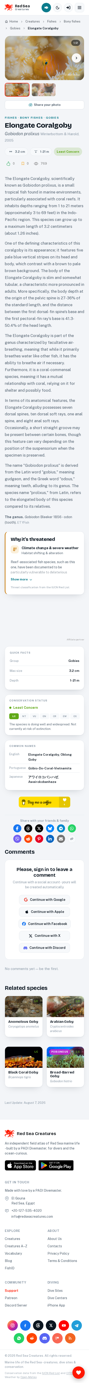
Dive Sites (55, 1291)
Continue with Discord (47, 948)
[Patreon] (57, 1338)
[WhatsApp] (19, 1338)
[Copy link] (72, 839)
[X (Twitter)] (51, 1325)
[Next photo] (76, 58)
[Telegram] (76, 1325)
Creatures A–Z (16, 1246)
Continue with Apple (47, 912)
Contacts (54, 1246)
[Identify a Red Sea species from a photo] (46, 7)
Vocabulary (13, 1253)
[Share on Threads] (28, 828)
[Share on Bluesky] (50, 828)
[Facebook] (25, 1325)
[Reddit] (32, 1338)
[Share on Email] (61, 839)
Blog (8, 1261)
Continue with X (48, 936)
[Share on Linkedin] (50, 839)
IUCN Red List (51, 1373)
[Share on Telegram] (61, 828)
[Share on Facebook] (17, 828)
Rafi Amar (73, 74)
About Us (54, 1239)
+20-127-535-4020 (26, 1210)
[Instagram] (12, 1325)
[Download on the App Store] (20, 1165)
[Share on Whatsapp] (72, 828)
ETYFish (23, 522)
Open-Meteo (28, 1377)
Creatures (12, 1239)
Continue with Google (47, 900)
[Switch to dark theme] (57, 7)
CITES (70, 1373)
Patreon (11, 1298)
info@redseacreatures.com (32, 1216)
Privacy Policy (58, 1253)
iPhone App (56, 1305)
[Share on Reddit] (28, 839)
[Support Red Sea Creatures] (78, 1372)
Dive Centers (57, 1298)
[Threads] (38, 1325)
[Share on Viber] (17, 839)
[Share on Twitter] (39, 828)
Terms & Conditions (62, 1261)
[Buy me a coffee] (44, 801)
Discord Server (16, 1305)
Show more (19, 579)
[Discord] (44, 1338)
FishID (9, 1268)
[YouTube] (64, 1325)
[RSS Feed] (70, 1338)
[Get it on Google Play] (56, 1165)
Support (11, 1291)
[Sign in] (68, 7)
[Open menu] (79, 7)
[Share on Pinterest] (39, 839)
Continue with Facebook (47, 924)
